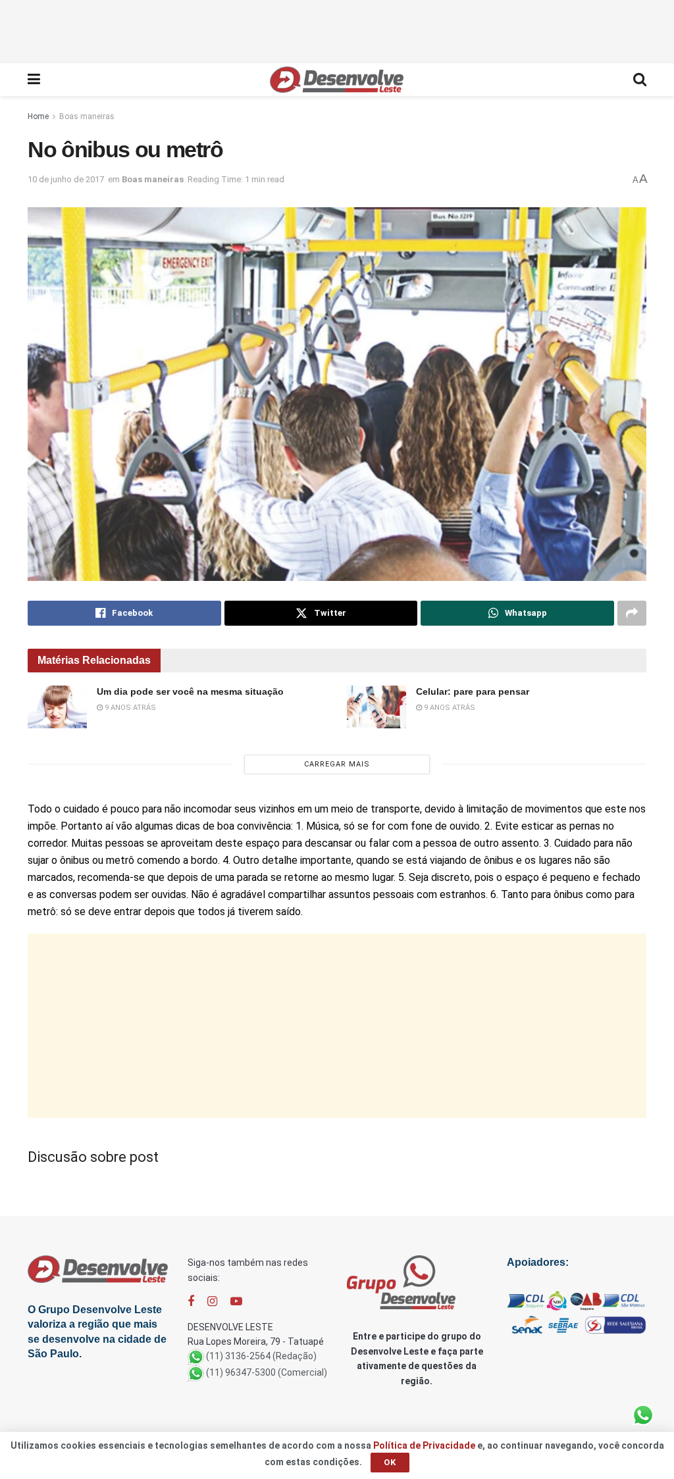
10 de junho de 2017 (66, 179)
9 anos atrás (129, 707)
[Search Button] (639, 79)
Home (38, 116)
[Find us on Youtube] (236, 1301)
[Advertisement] (337, 29)
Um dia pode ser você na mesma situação (190, 691)
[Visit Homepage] (337, 79)
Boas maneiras (87, 116)
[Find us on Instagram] (212, 1301)
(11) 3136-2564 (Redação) (261, 1356)
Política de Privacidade (424, 1445)
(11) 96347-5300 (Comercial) (266, 1373)
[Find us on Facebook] (191, 1301)
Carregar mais (337, 764)
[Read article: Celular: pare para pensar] (376, 707)
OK (390, 1462)
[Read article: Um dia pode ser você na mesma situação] (57, 707)
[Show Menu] (34, 79)
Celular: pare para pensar (472, 691)
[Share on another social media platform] (631, 613)
